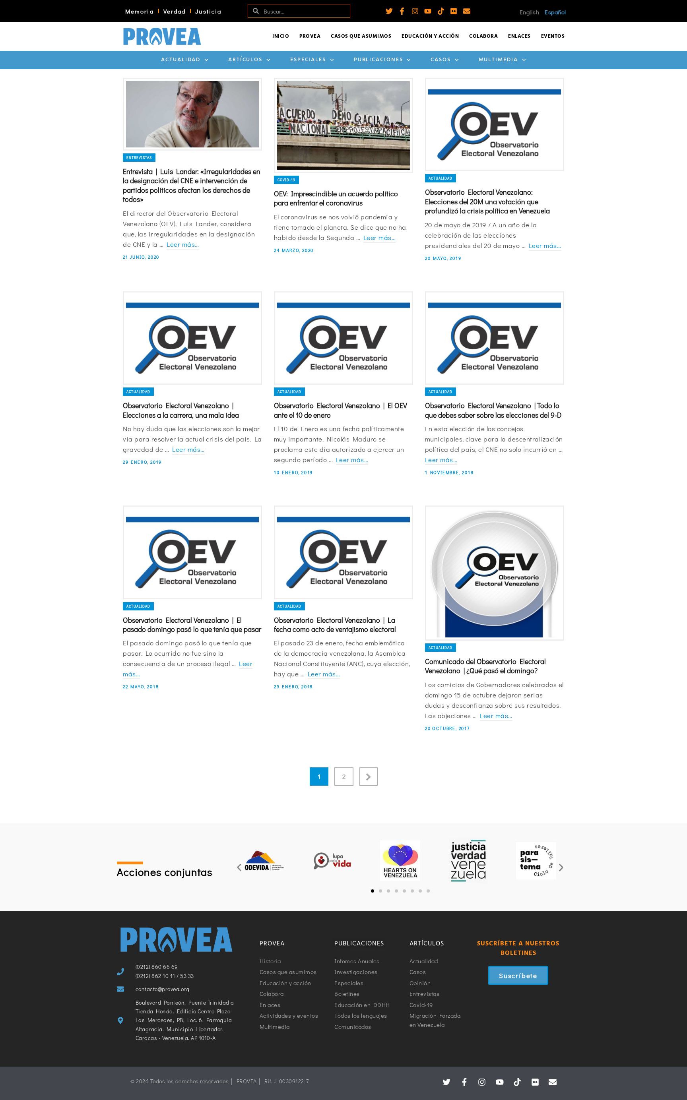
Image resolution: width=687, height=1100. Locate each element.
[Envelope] (466, 11)
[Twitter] (389, 11)
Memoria (139, 11)
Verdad (174, 11)
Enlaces (519, 36)
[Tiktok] (440, 11)
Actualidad (180, 59)
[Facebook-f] (402, 11)
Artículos (245, 59)
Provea (309, 36)
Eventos (553, 36)
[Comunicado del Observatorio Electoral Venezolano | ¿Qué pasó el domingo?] (494, 573)
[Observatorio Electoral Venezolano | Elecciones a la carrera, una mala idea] (192, 338)
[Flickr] (453, 11)
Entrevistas (139, 157)
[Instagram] (415, 11)
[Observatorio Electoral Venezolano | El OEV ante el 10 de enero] (343, 338)
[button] (239, 867)
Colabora (483, 36)
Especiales (308, 59)
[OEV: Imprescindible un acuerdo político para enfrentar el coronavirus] (343, 125)
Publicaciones (378, 59)
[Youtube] (427, 11)
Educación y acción (430, 36)
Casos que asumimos (361, 36)
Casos (441, 59)
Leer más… (183, 244)
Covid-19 (286, 180)
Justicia (208, 11)
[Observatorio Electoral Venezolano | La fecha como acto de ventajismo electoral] (343, 552)
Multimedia (498, 59)
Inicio (280, 36)
